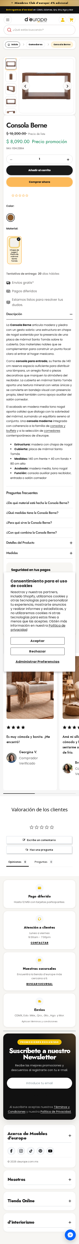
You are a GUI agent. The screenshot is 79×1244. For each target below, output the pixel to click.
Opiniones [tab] (14, 862)
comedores (52, 431)
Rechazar (37, 651)
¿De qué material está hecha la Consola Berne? (37, 503)
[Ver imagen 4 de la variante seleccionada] (10, 101)
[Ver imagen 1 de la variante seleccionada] (10, 64)
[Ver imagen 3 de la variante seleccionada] (10, 89)
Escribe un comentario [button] (41, 840)
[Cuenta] (62, 20)
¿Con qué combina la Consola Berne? (31, 533)
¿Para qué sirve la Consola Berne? (29, 523)
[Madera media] (10, 217)
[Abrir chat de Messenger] (70, 1234)
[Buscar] (9, 29)
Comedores (35, 44)
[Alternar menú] (8, 20)
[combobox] (39, 30)
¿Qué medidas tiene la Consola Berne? (32, 513)
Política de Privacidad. (56, 1112)
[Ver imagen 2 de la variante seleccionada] (10, 76)
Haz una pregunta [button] (41, 849)
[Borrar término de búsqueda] (70, 29)
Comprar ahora (39, 182)
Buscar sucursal (39, 984)
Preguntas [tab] (41, 862)
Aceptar (37, 641)
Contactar (39, 943)
